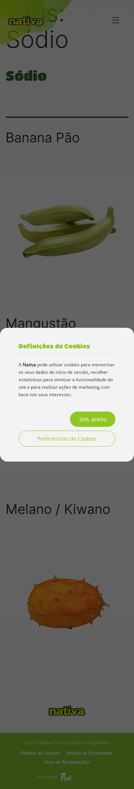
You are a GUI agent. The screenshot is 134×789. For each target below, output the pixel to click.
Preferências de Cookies (67, 438)
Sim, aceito (92, 419)
